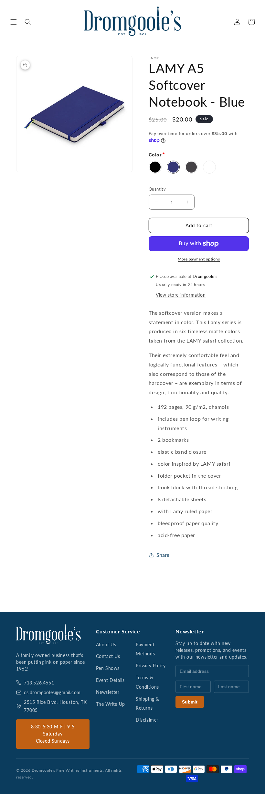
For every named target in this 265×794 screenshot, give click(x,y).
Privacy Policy (150, 665)
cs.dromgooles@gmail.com (52, 692)
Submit (189, 701)
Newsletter (108, 692)
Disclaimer (147, 720)
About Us (106, 644)
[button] (13, 22)
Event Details (110, 680)
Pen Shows (108, 668)
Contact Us (108, 656)
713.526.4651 (39, 682)
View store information (181, 295)
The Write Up (110, 704)
